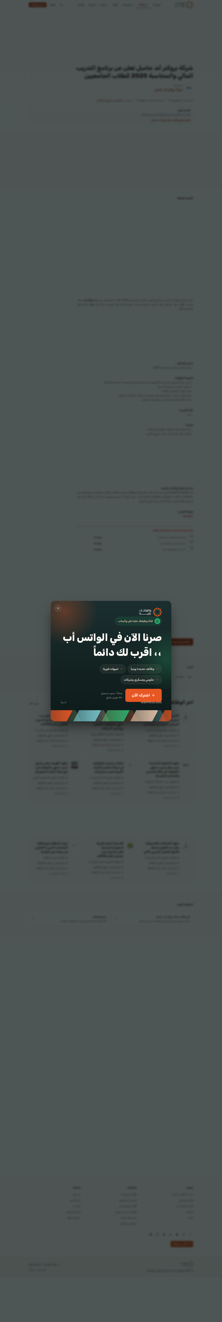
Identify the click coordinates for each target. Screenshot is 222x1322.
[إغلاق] (58, 608)
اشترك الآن (141, 695)
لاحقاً (63, 702)
